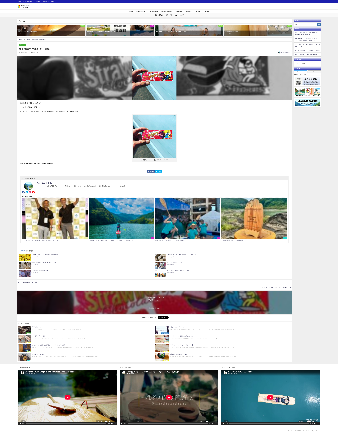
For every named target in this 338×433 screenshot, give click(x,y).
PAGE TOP (329, 418)
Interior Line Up (153, 11)
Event (314, 72)
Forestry (22, 44)
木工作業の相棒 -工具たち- (29, 282)
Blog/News (189, 11)
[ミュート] (112, 423)
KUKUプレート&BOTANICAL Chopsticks (306, 54)
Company (198, 11)
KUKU (131, 11)
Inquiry (207, 11)
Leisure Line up (140, 11)
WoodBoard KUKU (285, 52)
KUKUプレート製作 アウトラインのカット (275, 287)
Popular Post (300, 72)
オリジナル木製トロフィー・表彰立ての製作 (307, 50)
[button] (19, 30)
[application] (67, 397)
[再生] (20, 423)
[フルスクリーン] (115, 423)
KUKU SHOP (178, 11)
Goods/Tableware (166, 11)
